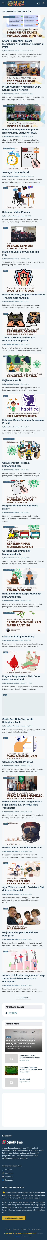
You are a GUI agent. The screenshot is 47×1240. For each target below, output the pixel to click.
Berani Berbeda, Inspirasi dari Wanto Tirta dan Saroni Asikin (23, 296)
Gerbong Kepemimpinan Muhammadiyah (16, 552)
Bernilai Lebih (25, 1079)
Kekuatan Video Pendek (16, 212)
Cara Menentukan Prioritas (17, 762)
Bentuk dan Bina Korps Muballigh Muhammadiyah (21, 595)
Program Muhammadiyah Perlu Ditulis (20, 507)
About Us (16, 1229)
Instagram (7, 1173)
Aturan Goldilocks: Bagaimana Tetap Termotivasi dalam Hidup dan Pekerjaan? (23, 978)
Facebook (7, 1180)
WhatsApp (7, 1176)
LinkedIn (7, 1170)
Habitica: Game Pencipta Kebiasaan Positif (23, 421)
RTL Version (36, 1229)
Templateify (17, 1236)
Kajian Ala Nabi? (11, 380)
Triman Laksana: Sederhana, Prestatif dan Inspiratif (18, 339)
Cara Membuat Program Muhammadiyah (16, 464)
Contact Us (26, 1229)
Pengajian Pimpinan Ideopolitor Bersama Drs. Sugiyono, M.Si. (20, 131)
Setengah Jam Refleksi (15, 172)
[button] (3, 3)
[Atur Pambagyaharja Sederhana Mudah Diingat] (11, 1058)
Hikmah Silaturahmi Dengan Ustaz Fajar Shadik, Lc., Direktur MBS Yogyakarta (22, 804)
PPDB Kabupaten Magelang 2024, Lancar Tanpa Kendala (21, 88)
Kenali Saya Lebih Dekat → (14, 1218)
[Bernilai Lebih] (11, 1082)
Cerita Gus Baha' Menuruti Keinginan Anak (17, 720)
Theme (31, 1236)
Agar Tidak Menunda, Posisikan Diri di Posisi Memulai (23, 889)
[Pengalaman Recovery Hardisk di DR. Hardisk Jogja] (11, 1070)
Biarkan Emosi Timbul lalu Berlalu (22, 847)
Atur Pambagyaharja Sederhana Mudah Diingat (30, 1056)
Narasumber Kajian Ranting (18, 636)
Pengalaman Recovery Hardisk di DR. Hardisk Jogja (31, 1068)
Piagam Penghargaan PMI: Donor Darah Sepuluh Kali (21, 678)
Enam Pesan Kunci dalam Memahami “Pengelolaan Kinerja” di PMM (23, 43)
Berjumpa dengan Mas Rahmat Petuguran (20, 934)
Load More (23, 998)
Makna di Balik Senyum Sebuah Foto (20, 253)
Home (8, 1229)
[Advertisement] (19, 1109)
